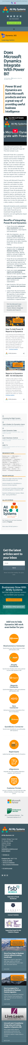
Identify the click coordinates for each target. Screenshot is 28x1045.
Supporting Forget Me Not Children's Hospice (13, 931)
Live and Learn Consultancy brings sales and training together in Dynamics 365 (13, 1025)
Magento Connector (14, 686)
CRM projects (16, 456)
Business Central (7, 460)
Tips (10, 465)
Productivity (6, 457)
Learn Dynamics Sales (9, 430)
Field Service (17, 464)
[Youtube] (8, 16)
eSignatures (14, 769)
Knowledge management (15, 470)
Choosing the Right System (11, 418)
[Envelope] (11, 16)
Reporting (5, 462)
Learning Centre (8, 40)
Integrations (18, 459)
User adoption (14, 462)
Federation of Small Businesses (13, 897)
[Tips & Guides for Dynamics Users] (3, 422)
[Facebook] (21, 16)
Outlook (5, 467)
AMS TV (5, 445)
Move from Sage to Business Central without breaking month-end (14, 955)
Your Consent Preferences (10, 864)
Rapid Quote (14, 752)
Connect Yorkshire (13, 915)
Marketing (16, 460)
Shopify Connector (14, 665)
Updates (14, 457)
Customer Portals (14, 788)
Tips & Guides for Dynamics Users (13, 424)
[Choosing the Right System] (3, 416)
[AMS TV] (3, 443)
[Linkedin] (14, 16)
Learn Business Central (10, 438)
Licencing (11, 467)
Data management (8, 459)
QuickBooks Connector (14, 727)
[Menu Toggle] (14, 29)
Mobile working (7, 468)
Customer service (17, 465)
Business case (7, 456)
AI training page (7, 868)
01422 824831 (6, 851)
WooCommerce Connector (14, 646)
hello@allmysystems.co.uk (10, 849)
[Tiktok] (17, 16)
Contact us (6, 855)
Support (18, 467)
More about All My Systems (9, 526)
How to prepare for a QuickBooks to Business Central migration (12, 990)
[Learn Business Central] (3, 435)
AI (19, 468)
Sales (4, 465)
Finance (5, 470)
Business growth (7, 464)
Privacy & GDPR (7, 860)
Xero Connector (14, 707)
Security (15, 468)
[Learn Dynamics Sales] (3, 428)
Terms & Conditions (9, 862)
